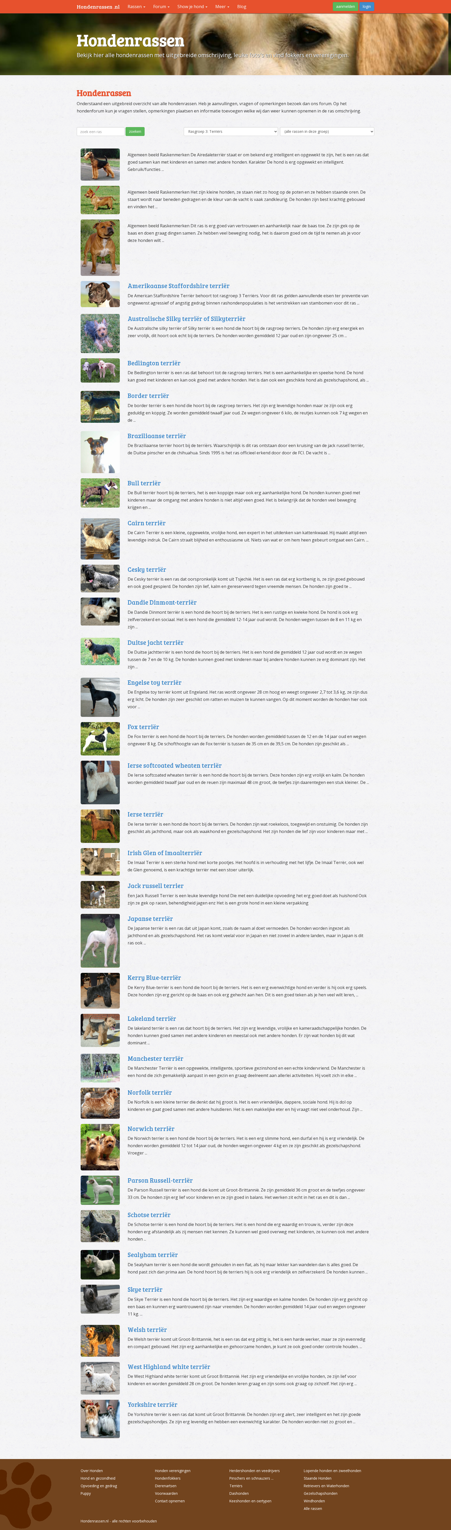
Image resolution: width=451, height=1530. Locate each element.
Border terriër (148, 395)
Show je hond (191, 6)
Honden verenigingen (173, 1470)
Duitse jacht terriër (156, 642)
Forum (160, 6)
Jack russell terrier (156, 885)
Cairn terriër (147, 523)
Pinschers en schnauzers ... (251, 1478)
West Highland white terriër (169, 1366)
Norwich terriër (151, 1128)
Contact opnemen (170, 1500)
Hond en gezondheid (98, 1478)
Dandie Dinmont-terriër (162, 602)
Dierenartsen (165, 1485)
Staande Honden (317, 1478)
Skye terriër (145, 1289)
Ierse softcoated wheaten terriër (175, 765)
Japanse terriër (150, 918)
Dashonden (239, 1493)
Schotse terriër (149, 1214)
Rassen (135, 6)
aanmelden (345, 6)
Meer (221, 6)
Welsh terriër (147, 1329)
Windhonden (314, 1500)
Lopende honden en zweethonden (332, 1470)
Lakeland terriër (152, 1018)
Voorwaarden (166, 1493)
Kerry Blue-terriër (154, 977)
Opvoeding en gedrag (99, 1485)
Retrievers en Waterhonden (326, 1485)
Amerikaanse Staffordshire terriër (179, 285)
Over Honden (92, 1470)
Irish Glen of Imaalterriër (165, 852)
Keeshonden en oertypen (250, 1500)
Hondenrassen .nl (98, 6)
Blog (241, 6)
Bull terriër (144, 483)
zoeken (135, 131)
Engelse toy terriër (155, 682)
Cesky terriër (147, 569)
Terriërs (235, 1485)
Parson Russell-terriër (160, 1180)
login (367, 6)
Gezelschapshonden (320, 1493)
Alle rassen (313, 1508)
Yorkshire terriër (152, 1404)
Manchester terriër (155, 1058)
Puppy (86, 1493)
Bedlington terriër (154, 363)
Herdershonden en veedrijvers (254, 1470)
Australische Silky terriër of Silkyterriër (187, 318)
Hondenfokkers (168, 1478)
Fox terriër (143, 726)
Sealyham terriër (153, 1254)
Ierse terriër (145, 814)
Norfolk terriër (150, 1092)
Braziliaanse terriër (157, 435)
